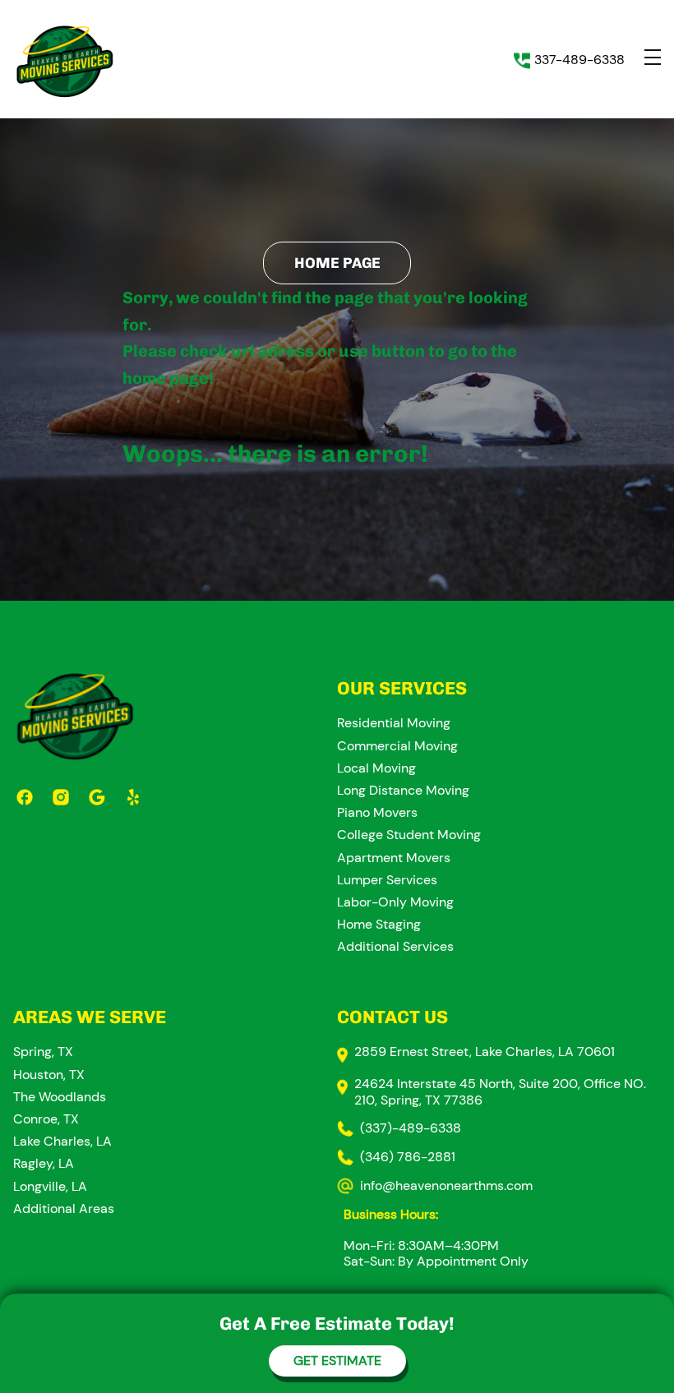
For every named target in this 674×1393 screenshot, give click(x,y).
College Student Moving (409, 834)
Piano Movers (377, 812)
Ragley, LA (43, 1163)
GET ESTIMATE (337, 1360)
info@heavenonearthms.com (446, 1185)
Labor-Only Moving (395, 902)
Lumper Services (387, 879)
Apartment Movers (393, 857)
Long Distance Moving (403, 790)
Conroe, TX (46, 1119)
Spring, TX (43, 1051)
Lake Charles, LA (62, 1141)
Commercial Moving (397, 745)
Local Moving (376, 768)
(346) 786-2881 (407, 1157)
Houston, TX (49, 1074)
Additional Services (395, 946)
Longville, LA (50, 1186)
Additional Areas (63, 1208)
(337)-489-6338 (410, 1128)
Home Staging (379, 924)
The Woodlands (59, 1096)
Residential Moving (393, 722)
